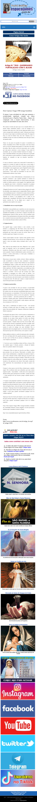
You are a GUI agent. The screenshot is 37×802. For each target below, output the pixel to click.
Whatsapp (10, 76)
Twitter (10, 73)
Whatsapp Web (26, 76)
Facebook (26, 73)
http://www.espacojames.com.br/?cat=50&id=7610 (16, 87)
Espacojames (23, 800)
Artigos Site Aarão (23, 89)
